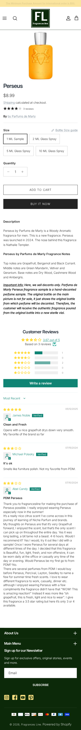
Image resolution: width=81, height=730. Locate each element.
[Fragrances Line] (40, 18)
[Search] (17, 18)
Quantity (9, 163)
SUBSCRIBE (41, 685)
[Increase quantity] (23, 171)
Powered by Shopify (57, 724)
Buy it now (40, 204)
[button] (22, 352)
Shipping (9, 102)
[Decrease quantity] (7, 171)
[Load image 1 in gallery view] (40, 55)
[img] (12, 409)
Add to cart (40, 189)
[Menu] (4, 18)
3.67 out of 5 (51, 340)
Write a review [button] (40, 383)
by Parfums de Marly (22, 116)
